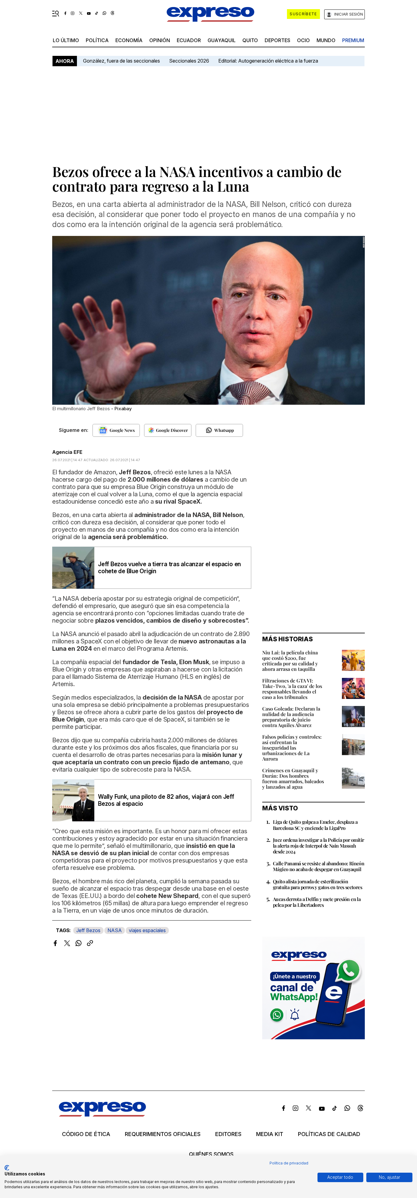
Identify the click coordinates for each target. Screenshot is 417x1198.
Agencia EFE (67, 452)
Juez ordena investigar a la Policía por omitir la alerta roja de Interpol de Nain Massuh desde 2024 (318, 846)
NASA (114, 930)
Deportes (277, 40)
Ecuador (189, 40)
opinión (159, 40)
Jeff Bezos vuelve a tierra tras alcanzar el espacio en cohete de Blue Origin (169, 568)
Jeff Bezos (88, 930)
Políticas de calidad (329, 1134)
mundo (326, 40)
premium (353, 40)
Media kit (269, 1134)
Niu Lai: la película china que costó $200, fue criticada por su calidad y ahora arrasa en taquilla (290, 660)
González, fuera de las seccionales (121, 61)
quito (250, 40)
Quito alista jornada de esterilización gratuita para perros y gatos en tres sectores (317, 884)
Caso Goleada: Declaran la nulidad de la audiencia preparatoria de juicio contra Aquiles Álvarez (291, 716)
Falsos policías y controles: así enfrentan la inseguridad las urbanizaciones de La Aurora (292, 747)
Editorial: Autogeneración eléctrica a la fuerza (268, 61)
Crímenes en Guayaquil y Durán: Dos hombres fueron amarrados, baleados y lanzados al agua (293, 778)
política (97, 40)
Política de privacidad (289, 1163)
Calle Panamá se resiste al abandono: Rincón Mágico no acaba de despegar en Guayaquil (318, 866)
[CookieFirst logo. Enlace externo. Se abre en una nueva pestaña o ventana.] (7, 1168)
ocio (303, 40)
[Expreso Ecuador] (102, 1114)
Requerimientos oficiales (163, 1134)
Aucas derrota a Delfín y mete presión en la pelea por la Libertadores (317, 902)
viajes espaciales (147, 930)
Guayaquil (222, 40)
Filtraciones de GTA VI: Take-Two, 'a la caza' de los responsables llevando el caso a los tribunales (292, 688)
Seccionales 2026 (189, 61)
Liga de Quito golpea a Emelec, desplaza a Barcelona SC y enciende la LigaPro (315, 825)
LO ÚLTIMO (66, 40)
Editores (228, 1134)
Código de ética (86, 1134)
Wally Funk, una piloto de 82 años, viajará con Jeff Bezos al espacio (166, 800)
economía (129, 40)
